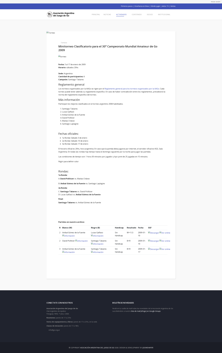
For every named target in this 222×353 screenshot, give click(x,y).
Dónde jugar (155, 6)
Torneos (64, 43)
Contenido (137, 14)
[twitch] (59, 6)
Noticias (107, 14)
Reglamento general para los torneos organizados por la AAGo (132, 88)
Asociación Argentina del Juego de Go (97, 348)
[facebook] (47, 6)
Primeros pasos (127, 6)
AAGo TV (165, 6)
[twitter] (50, 6)
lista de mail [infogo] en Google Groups (146, 311)
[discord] (62, 6)
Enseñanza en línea (141, 6)
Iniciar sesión (215, 2)
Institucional (164, 14)
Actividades (121, 14)
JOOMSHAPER (148, 348)
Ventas (173, 6)
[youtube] (53, 6)
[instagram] (56, 6)
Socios (150, 14)
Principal (96, 14)
